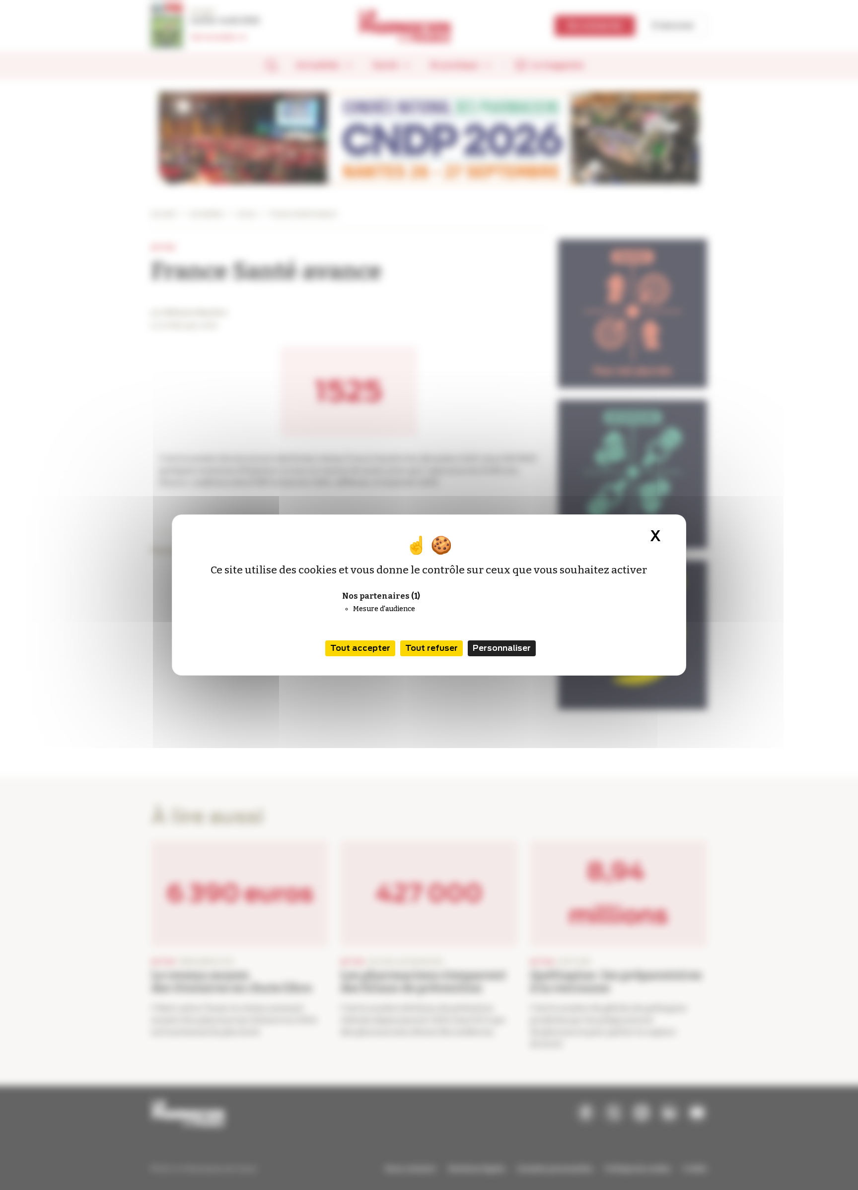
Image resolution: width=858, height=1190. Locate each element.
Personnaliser (502, 648)
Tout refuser (431, 648)
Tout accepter (360, 648)
